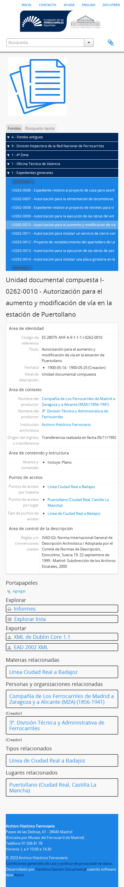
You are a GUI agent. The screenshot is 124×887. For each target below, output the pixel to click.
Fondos (14, 128)
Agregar (19, 591)
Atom (19, 875)
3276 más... (23, 181)
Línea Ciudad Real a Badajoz (71, 486)
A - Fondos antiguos (27, 137)
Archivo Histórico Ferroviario (66, 424)
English (88, 4)
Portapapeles (111, 43)
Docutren (111, 4)
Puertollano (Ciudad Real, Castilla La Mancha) (52, 787)
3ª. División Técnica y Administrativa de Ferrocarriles (56, 725)
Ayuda (69, 4)
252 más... (22, 267)
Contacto (47, 4)
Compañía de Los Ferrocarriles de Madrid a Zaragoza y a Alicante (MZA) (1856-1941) (61, 699)
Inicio (26, 4)
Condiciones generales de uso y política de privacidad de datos (59, 863)
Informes (24, 608)
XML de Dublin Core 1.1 (41, 636)
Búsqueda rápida (40, 128)
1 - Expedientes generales (32, 172)
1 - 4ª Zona (20, 154)
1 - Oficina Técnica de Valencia (36, 163)
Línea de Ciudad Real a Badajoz (74, 513)
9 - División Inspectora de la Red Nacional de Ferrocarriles (58, 146)
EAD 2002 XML (30, 647)
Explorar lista (29, 618)
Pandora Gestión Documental (60, 869)
